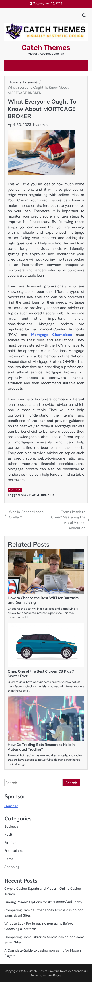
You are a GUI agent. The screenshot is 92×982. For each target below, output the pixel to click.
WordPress (54, 975)
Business (15, 489)
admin (42, 124)
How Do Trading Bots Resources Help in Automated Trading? (41, 746)
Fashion (10, 842)
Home (8, 859)
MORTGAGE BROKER (37, 495)
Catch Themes (46, 47)
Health (9, 834)
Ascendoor (79, 971)
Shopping (11, 867)
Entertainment (15, 850)
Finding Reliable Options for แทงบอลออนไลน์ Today (43, 902)
